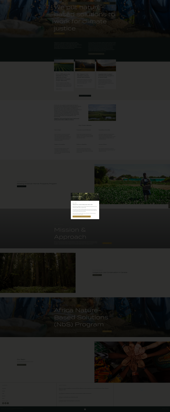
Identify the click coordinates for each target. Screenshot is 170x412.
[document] (85, 206)
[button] (97, 194)
